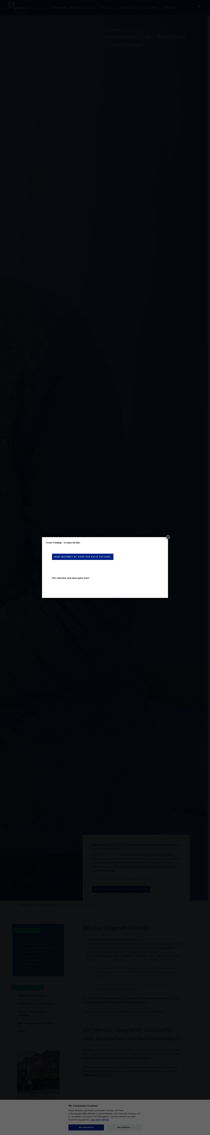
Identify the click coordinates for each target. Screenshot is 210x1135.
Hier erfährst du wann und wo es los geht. (82, 557)
